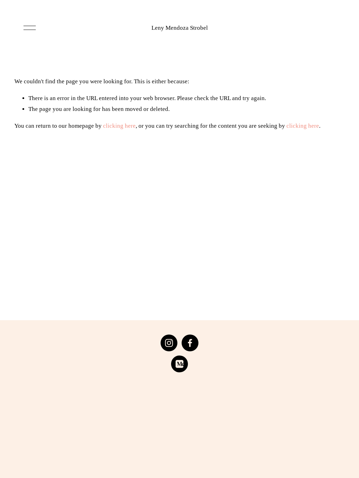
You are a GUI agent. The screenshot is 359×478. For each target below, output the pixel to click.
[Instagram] (169, 343)
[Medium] (179, 364)
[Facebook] (190, 343)
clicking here (119, 125)
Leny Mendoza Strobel (179, 27)
